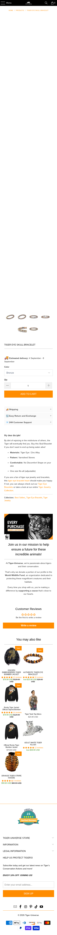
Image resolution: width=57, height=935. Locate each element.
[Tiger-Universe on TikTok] (36, 907)
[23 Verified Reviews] (28, 830)
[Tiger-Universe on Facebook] (20, 907)
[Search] (46, 3)
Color (6, 367)
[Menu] (1, 3)
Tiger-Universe (32, 915)
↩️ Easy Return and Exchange (28, 416)
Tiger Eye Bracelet (34, 498)
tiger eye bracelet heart (19, 480)
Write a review (28, 625)
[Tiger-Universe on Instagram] (26, 907)
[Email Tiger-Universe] (15, 907)
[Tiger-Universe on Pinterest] (31, 907)
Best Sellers (20, 498)
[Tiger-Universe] (28, 3)
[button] (7, 677)
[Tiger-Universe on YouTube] (41, 907)
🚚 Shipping (28, 409)
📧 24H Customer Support (28, 422)
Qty (5, 380)
